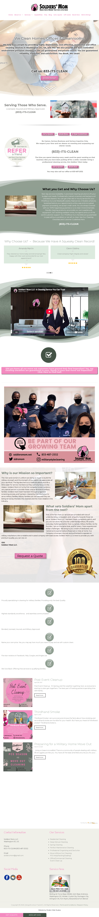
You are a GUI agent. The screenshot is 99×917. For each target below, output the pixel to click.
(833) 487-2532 (35, 915)
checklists (80, 215)
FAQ (45, 15)
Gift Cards (67, 15)
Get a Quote (57, 15)
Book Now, (63, 134)
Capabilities (38, 15)
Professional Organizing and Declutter (65, 850)
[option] (26, 255)
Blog (50, 15)
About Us (17, 15)
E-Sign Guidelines (79, 134)
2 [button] (48, 272)
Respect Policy (82, 905)
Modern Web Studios (53, 910)
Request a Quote (30, 556)
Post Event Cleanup (48, 680)
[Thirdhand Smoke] (17, 738)
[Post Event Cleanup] (17, 706)
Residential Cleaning (58, 839)
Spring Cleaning (56, 845)
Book (65, 53)
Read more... (40, 695)
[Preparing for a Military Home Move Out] (17, 770)
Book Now (76, 15)
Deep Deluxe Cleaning (59, 842)
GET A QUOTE (11, 915)
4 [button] (51, 272)
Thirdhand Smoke (47, 712)
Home (11, 15)
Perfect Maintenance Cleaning (62, 848)
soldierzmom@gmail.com (13, 855)
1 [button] (47, 272)
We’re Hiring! (85, 15)
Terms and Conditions (68, 905)
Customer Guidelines (72, 219)
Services (28, 15)
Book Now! (49, 78)
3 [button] (50, 272)
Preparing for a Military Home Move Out (62, 744)
